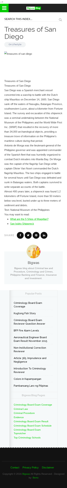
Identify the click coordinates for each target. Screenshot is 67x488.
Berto (35, 477)
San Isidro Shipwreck (22, 223)
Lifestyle (16, 44)
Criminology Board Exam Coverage (28, 305)
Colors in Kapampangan (27, 379)
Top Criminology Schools (27, 437)
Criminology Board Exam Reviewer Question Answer (29, 322)
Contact (14, 467)
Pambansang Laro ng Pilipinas (31, 385)
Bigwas (26, 473)
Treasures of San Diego (30, 32)
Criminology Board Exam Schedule (33, 425)
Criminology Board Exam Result (31, 421)
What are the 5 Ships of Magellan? (29, 219)
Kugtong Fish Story (25, 313)
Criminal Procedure (24, 413)
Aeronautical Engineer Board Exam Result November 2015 (30, 339)
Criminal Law (21, 409)
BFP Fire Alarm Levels (26, 330)
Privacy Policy (31, 467)
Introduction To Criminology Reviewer (30, 370)
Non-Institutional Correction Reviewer (30, 349)
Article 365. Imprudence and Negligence (30, 360)
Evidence (19, 417)
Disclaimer (48, 467)
